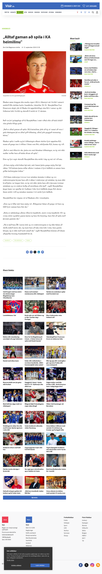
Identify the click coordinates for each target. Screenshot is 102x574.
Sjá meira (34, 497)
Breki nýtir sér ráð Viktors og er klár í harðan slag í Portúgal (34, 317)
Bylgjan (84, 533)
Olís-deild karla (18, 240)
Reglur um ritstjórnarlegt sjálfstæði (9, 529)
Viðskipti (66, 523)
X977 (83, 538)
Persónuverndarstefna (9, 532)
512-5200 (32, 528)
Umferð (28, 543)
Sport (65, 525)
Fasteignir (85, 523)
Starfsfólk (29, 540)
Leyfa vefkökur (40, 565)
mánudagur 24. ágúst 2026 (72, 6)
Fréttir (66, 520)
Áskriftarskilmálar (31, 538)
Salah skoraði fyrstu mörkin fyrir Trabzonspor (91, 118)
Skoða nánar (10, 560)
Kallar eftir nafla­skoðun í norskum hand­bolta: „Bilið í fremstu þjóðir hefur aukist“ (34, 363)
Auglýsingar (29, 530)
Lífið (65, 528)
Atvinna (84, 525)
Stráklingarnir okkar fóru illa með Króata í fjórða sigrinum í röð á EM (12, 428)
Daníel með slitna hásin (11, 361)
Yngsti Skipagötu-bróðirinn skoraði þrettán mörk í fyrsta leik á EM (56, 450)
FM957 (84, 536)
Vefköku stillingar (16, 565)
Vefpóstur (29, 546)
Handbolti (7, 240)
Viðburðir (85, 528)
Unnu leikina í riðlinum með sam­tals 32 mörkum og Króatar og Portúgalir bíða (55, 428)
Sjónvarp (66, 533)
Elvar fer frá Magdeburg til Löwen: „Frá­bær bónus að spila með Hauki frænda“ (33, 339)
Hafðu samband (31, 533)
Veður (84, 530)
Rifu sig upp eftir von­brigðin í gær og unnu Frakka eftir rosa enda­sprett (56, 363)
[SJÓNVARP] (85, 12)
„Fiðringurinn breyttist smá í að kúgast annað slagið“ (91, 46)
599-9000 (8, 540)
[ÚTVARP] (89, 12)
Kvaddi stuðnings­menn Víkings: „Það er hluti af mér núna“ (91, 142)
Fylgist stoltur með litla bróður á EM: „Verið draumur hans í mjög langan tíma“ (56, 384)
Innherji (84, 520)
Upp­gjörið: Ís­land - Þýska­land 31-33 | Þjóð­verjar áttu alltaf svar (34, 384)
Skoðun (66, 530)
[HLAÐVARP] (81, 12)
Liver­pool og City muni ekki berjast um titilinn (91, 106)
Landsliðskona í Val (9, 315)
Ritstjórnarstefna (31, 535)
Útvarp (66, 536)
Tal (83, 541)
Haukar (28, 240)
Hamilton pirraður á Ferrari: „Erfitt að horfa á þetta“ (92, 82)
